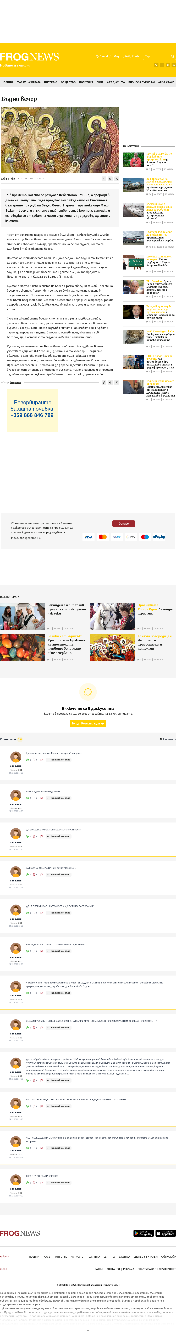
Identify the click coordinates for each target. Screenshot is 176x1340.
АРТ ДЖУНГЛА (121, 1257)
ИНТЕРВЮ (61, 1257)
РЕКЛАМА (128, 1269)
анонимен (15, 766)
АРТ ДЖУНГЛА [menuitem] (116, 82)
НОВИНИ (34, 1257)
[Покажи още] (88, 1330)
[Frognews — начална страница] (20, 1233)
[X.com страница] (168, 65)
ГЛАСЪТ (47, 1257)
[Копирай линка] (104, 178)
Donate (124, 523)
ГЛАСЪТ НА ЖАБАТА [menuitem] (28, 82)
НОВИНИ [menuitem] (7, 82)
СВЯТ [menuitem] (100, 82)
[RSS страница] (174, 65)
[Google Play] (143, 1233)
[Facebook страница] (162, 65)
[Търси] (172, 56)
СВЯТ (106, 1257)
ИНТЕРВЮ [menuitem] (50, 82)
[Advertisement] (88, 21)
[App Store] (165, 1233)
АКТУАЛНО (77, 1257)
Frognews (15, 382)
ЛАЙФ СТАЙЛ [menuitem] (166, 82)
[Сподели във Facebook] (110, 178)
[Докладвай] (41, 760)
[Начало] (156, 65)
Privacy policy (111, 1285)
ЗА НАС (99, 1269)
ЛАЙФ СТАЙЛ (8, 178)
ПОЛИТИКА (93, 1257)
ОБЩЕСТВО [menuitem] (68, 82)
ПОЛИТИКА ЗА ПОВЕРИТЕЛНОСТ (157, 1269)
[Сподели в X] (116, 178)
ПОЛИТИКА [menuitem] (86, 82)
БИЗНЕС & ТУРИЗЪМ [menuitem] (141, 82)
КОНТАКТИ (113, 1269)
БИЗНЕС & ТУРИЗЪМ (146, 1257)
